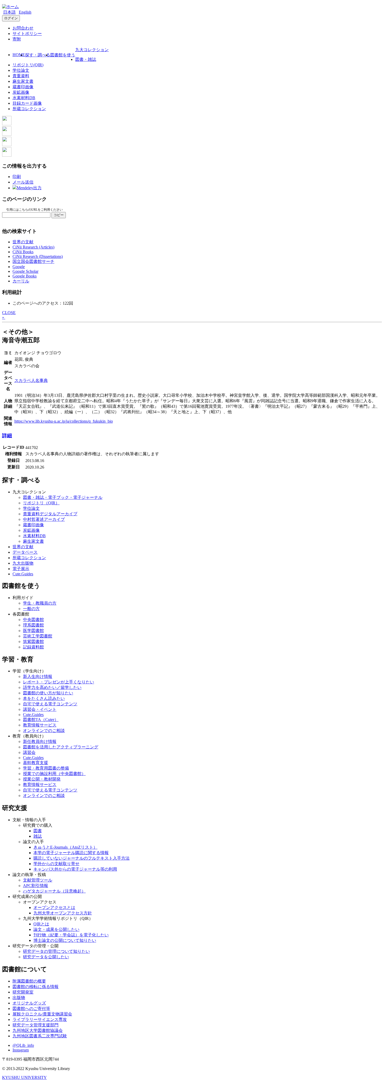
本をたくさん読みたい (44, 698)
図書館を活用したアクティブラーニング (60, 747)
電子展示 (21, 568)
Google (19, 266)
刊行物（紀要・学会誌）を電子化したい (71, 935)
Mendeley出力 (29, 188)
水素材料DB (24, 98)
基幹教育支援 (35, 762)
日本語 (9, 12)
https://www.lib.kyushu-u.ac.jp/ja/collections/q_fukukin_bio (63, 421)
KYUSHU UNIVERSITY (24, 1077)
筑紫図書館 (33, 641)
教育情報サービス (39, 725)
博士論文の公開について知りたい (64, 940)
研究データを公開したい (46, 957)
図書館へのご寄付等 (31, 1008)
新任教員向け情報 (39, 741)
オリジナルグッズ (29, 1003)
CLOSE (9, 312)
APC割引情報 (35, 885)
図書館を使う (62, 55)
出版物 (19, 997)
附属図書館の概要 (29, 981)
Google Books (25, 276)
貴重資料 (21, 76)
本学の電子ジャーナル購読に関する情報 (71, 852)
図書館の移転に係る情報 (36, 986)
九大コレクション (92, 50)
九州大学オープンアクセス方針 (62, 913)
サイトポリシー (27, 33)
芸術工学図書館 (37, 636)
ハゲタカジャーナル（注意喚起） (54, 891)
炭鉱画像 (21, 92)
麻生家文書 (23, 81)
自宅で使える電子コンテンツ (50, 704)
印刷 (17, 176)
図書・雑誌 (85, 59)
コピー (59, 215)
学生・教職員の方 (39, 603)
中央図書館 (33, 619)
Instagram (21, 1050)
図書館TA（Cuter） (41, 719)
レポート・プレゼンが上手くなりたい (58, 682)
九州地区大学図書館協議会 (38, 1030)
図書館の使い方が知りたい (48, 693)
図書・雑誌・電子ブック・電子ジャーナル (62, 497)
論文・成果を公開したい (56, 929)
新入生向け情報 (37, 676)
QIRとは (41, 924)
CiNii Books (23, 252)
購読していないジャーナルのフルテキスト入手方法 (81, 858)
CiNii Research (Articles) (33, 247)
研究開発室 (23, 992)
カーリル (21, 281)
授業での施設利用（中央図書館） (54, 773)
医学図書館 (33, 630)
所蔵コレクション (29, 109)
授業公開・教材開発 (42, 779)
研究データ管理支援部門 (36, 1025)
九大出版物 (23, 563)
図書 (37, 831)
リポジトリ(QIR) (28, 65)
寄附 (17, 39)
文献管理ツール (37, 880)
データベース (25, 552)
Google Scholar (25, 271)
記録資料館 (33, 647)
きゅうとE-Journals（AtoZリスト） (65, 847)
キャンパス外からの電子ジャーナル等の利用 (75, 869)
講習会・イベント (39, 709)
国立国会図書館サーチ (33, 261)
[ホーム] (10, 6)
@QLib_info (23, 1045)
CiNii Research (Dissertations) (38, 256)
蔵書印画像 (23, 87)
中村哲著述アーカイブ (44, 519)
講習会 (29, 752)
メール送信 (23, 182)
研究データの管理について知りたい (56, 951)
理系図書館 (33, 625)
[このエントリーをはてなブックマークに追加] (6, 145)
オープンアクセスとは (54, 907)
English (25, 12)
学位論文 (21, 70)
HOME (19, 54)
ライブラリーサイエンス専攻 (40, 1019)
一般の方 (31, 608)
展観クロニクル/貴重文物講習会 (42, 1014)
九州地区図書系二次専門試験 (40, 1036)
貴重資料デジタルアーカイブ (50, 514)
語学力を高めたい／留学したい (52, 687)
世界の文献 (23, 242)
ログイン (11, 18)
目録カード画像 (27, 103)
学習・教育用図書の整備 (46, 768)
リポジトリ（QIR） (41, 503)
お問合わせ (23, 28)
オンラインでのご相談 (44, 730)
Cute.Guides (23, 574)
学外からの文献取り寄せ (56, 863)
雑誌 (37, 836)
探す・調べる (37, 55)
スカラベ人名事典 (31, 380)
